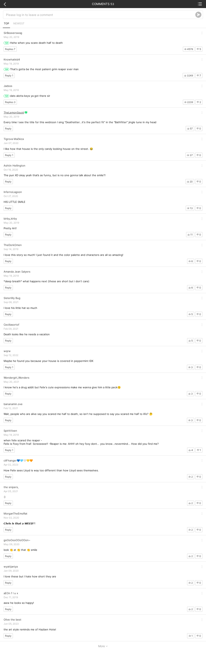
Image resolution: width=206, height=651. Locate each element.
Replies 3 (10, 102)
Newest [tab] (18, 23)
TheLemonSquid (14, 112)
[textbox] (100, 15)
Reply (8, 128)
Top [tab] (6, 23)
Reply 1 (9, 75)
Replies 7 (10, 49)
